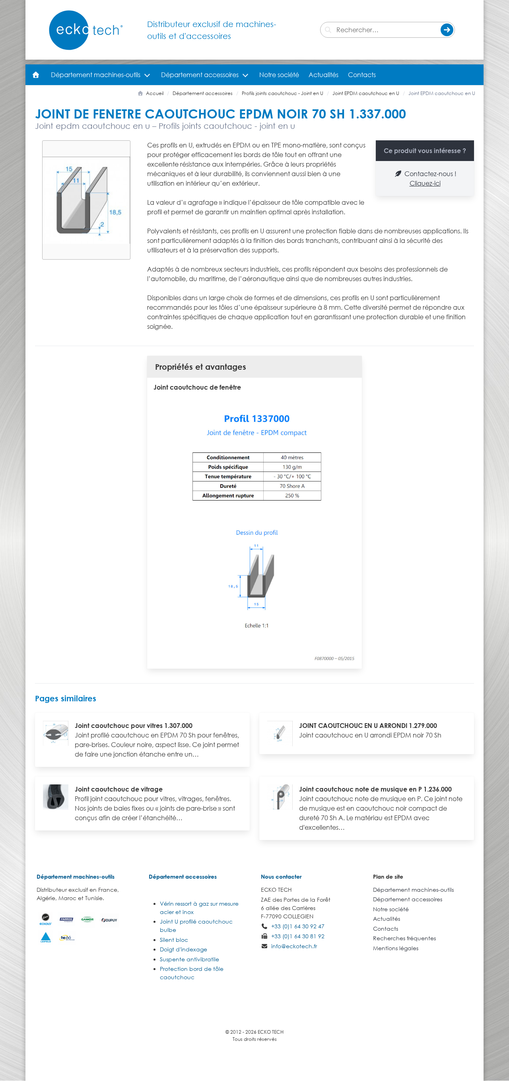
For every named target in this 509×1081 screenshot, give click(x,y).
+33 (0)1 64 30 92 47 (297, 926)
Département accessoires (200, 75)
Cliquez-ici (425, 183)
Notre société (279, 75)
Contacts (362, 75)
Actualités (323, 75)
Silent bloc (174, 939)
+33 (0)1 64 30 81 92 (297, 936)
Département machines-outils (95, 75)
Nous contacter (281, 876)
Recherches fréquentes (404, 938)
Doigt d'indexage (183, 949)
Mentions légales (395, 948)
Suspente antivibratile (189, 959)
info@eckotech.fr (294, 946)
